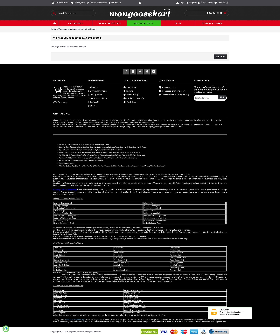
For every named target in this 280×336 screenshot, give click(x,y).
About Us (94, 87)
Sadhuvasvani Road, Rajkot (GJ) (175, 95)
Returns (129, 91)
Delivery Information (98, 91)
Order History (132, 95)
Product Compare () (135, 98)
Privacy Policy (96, 95)
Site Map (94, 106)
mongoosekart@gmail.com (173, 91)
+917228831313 (168, 87)
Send (222, 97)
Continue (220, 57)
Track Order (131, 102)
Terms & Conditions (98, 98)
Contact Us (94, 102)
